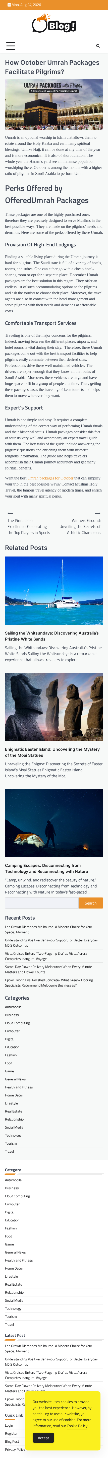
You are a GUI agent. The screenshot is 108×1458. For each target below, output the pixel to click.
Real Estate (13, 1111)
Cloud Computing (17, 1022)
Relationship (14, 1119)
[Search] (98, 46)
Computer (12, 1030)
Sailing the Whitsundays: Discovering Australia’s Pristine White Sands (52, 636)
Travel (9, 1151)
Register (11, 1433)
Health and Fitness (19, 1087)
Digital (9, 1039)
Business (12, 1014)
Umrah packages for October (50, 478)
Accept (43, 1438)
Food (8, 1063)
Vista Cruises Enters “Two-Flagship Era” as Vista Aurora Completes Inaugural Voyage (46, 956)
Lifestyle (11, 1103)
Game (9, 1071)
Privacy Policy (15, 1449)
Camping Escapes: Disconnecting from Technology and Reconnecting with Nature (46, 868)
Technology (13, 1135)
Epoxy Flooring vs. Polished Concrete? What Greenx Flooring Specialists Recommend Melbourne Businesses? (49, 982)
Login (9, 1425)
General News (15, 1079)
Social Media (14, 1127)
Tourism (11, 1143)
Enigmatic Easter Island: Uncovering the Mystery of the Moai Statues (52, 752)
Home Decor (14, 1095)
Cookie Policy (77, 1426)
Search (91, 903)
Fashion (11, 1055)
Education (12, 1047)
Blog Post (12, 1441)
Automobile (13, 1006)
